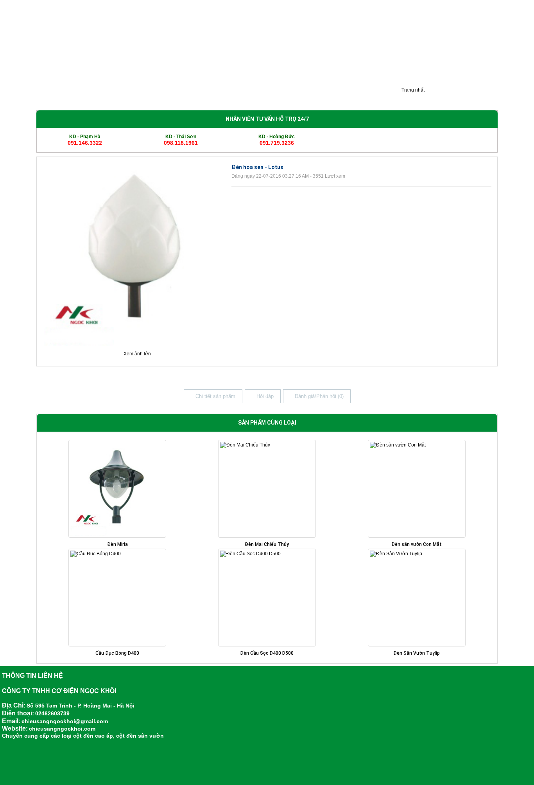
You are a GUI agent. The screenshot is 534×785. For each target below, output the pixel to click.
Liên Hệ (378, 97)
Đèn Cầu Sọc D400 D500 (267, 653)
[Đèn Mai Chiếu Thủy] (267, 489)
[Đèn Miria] (117, 489)
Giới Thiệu (53, 97)
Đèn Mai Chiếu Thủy (267, 544)
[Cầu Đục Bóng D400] (117, 597)
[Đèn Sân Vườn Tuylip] (416, 597)
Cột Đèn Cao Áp (133, 97)
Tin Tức (290, 97)
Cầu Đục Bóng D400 (117, 653)
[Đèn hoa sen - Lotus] (135, 254)
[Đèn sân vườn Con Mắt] (416, 489)
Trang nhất (412, 90)
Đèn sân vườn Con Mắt (416, 544)
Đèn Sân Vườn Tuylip (416, 653)
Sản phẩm (90, 97)
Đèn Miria (117, 544)
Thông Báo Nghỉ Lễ (335, 97)
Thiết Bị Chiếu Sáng (245, 97)
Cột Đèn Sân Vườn (187, 97)
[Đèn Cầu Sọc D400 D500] (267, 597)
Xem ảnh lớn (137, 353)
